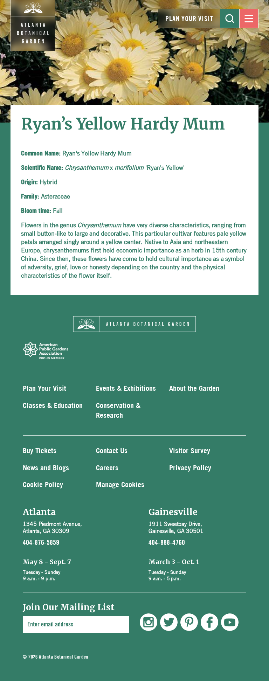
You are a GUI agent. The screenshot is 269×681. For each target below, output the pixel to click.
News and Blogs (46, 468)
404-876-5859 (41, 542)
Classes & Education (53, 405)
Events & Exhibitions (126, 388)
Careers (107, 468)
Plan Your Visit (189, 18)
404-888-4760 (167, 542)
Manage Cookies (120, 484)
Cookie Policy (43, 484)
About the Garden (194, 388)
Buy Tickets (39, 450)
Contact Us (111, 450)
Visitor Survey (189, 450)
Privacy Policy (190, 468)
